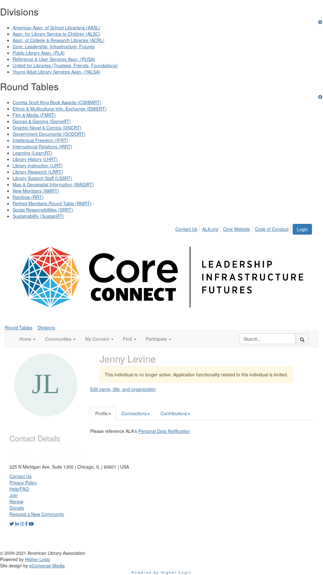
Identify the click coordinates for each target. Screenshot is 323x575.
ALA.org (210, 229)
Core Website (236, 229)
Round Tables (18, 327)
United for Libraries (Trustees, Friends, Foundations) (65, 65)
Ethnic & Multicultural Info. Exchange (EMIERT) (60, 108)
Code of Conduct (272, 229)
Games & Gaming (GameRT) (42, 121)
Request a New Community (36, 514)
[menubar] (234, 228)
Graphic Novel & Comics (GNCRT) (47, 127)
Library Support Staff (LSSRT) (42, 178)
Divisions (46, 327)
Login (302, 229)
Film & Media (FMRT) (34, 115)
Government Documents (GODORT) (49, 134)
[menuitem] (188, 228)
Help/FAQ (19, 489)
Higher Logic (37, 559)
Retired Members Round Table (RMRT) (52, 203)
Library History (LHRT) (35, 159)
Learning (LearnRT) (32, 153)
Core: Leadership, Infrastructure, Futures (54, 46)
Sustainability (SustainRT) (38, 216)
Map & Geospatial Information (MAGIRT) (53, 184)
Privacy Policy (23, 482)
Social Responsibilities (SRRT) (43, 210)
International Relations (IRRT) (42, 146)
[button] (27, 339)
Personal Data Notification (164, 431)
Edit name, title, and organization (123, 389)
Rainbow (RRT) (28, 197)
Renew (16, 501)
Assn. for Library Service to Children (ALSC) (56, 34)
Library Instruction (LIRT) (38, 165)
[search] (302, 338)
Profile (101, 413)
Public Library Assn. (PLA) (39, 53)
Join (13, 495)
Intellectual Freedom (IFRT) (40, 140)
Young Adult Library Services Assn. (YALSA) (56, 72)
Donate (16, 508)
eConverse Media (47, 565)
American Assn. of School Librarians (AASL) (56, 27)
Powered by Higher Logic (162, 572)
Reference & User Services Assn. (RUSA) (54, 59)
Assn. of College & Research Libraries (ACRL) (58, 40)
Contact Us (186, 229)
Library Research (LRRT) (38, 172)
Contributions (174, 413)
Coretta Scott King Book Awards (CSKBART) (57, 102)
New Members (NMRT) (36, 191)
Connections (134, 413)
